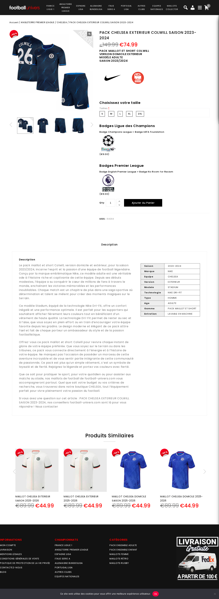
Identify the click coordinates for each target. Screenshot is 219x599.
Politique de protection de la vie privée (25, 563)
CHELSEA (62, 22)
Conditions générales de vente (19, 558)
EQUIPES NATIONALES (67, 576)
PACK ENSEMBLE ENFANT (123, 549)
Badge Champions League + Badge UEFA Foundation (131, 132)
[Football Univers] (24, 7)
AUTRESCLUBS (141, 7)
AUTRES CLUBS (63, 572)
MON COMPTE (8, 545)
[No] (214, 594)
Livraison (6, 549)
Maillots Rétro (119, 558)
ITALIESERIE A (111, 7)
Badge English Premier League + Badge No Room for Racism (136, 171)
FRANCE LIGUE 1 (63, 545)
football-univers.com (100, 378)
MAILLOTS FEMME (119, 554)
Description (109, 244)
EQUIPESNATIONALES (157, 7)
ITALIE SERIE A (62, 558)
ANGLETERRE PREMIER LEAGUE (65, 7)
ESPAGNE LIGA (63, 554)
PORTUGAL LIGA (64, 567)
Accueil (13, 22)
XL (129, 113)
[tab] (109, 245)
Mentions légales (11, 554)
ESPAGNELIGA (80, 7)
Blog (3, 572)
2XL (140, 113)
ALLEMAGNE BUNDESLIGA (69, 563)
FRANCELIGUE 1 (50, 7)
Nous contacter (46, 407)
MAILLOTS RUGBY (119, 563)
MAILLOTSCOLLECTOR (172, 7)
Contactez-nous (11, 567)
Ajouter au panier (143, 203)
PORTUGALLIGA (126, 7)
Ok (155, 593)
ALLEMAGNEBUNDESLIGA (96, 7)
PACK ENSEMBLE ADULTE (123, 545)
